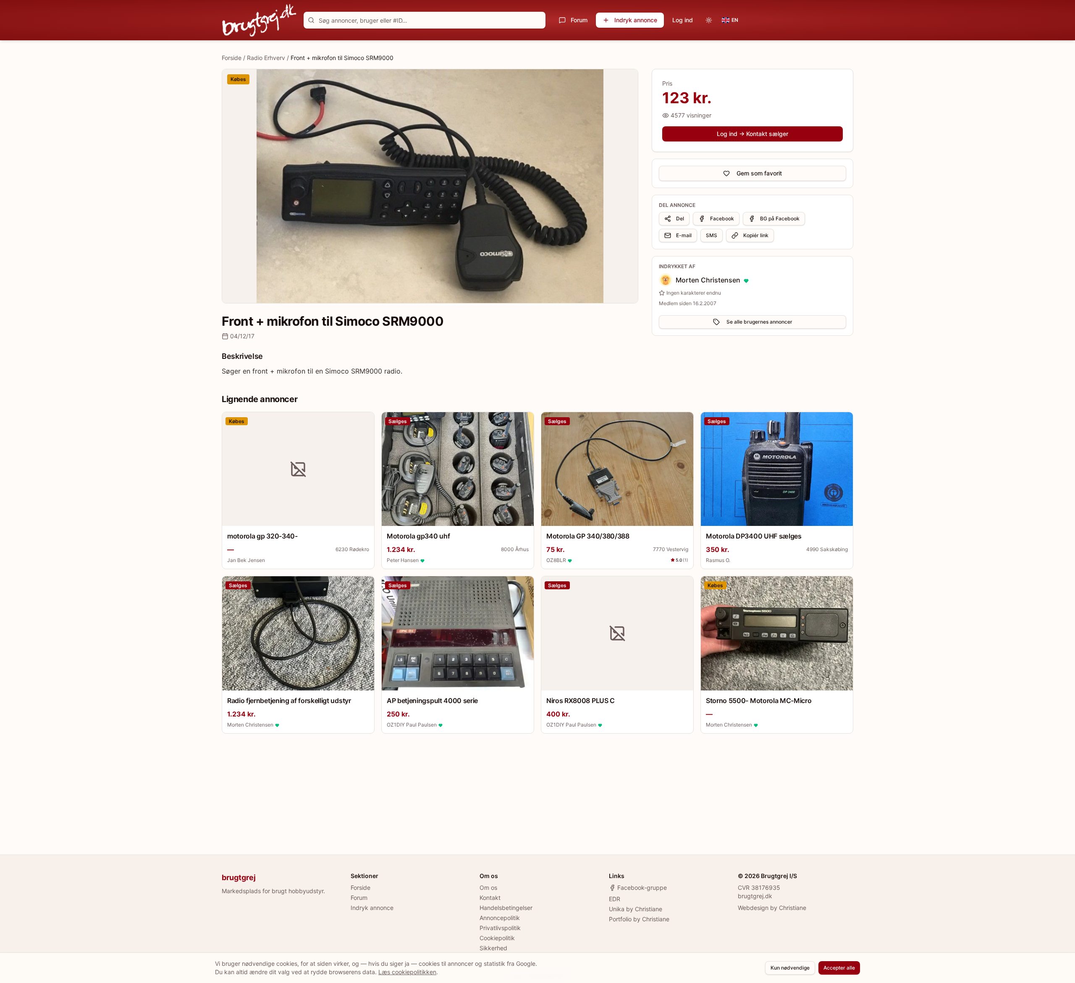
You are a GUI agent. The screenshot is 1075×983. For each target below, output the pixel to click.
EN (735, 20)
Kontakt (490, 897)
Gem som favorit (759, 173)
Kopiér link (755, 235)
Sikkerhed (493, 948)
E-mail (684, 235)
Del (680, 218)
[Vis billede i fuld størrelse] (430, 186)
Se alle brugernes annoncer (759, 322)
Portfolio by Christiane (639, 919)
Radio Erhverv (266, 57)
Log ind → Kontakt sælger (752, 133)
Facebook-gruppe (642, 887)
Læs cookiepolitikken (407, 971)
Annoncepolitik (500, 917)
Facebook (722, 218)
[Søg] (311, 20)
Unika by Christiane (635, 908)
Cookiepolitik (497, 937)
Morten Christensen (708, 280)
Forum (579, 20)
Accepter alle (839, 968)
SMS (711, 235)
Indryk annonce (635, 20)
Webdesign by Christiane (772, 907)
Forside (231, 57)
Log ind (682, 20)
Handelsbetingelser (506, 907)
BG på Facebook (780, 218)
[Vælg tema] (708, 20)
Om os (488, 887)
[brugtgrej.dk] (259, 20)
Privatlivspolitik (500, 927)
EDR (614, 898)
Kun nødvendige (790, 968)
